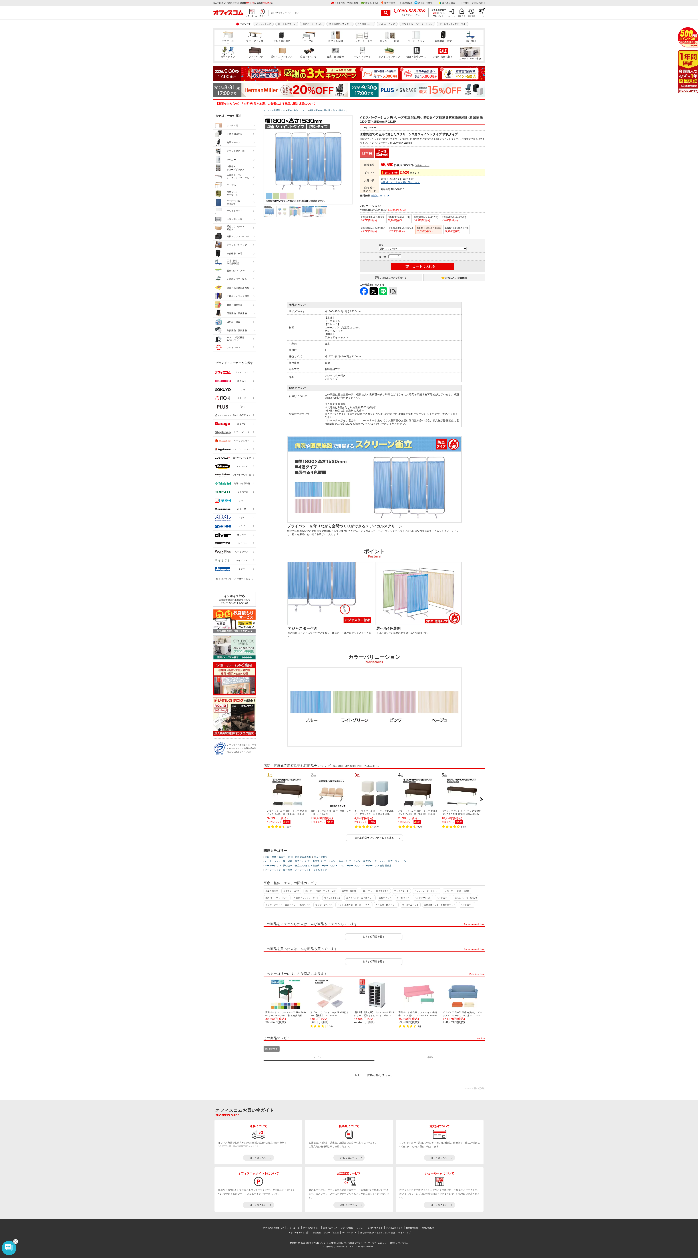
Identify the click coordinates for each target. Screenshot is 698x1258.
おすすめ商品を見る (374, 936)
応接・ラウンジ (308, 56)
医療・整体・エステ (275, 857)
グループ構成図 (331, 1232)
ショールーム (293, 1228)
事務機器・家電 (443, 41)
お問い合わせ (478, 3)
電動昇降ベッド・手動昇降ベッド (439, 905)
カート (481, 16)
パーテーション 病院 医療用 (377, 865)
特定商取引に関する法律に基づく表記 (377, 1232)
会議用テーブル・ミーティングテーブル (238, 177)
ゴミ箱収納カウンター (340, 24)
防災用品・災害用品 (237, 330)
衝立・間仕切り (322, 857)
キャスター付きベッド (386, 905)
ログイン (452, 16)
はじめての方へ (449, 3)
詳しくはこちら (258, 1157)
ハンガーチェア (387, 24)
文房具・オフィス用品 (238, 296)
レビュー (361, 1228)
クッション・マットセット (426, 891)
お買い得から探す (443, 56)
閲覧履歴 (471, 16)
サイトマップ (404, 1232)
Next (481, 799)
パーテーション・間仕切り (278, 861)
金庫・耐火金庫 (335, 56)
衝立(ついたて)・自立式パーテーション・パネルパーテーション (327, 861)
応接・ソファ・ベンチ (238, 236)
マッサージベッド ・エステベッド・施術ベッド (288, 905)
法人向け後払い (425, 3)
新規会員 (688, 37)
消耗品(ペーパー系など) (466, 898)
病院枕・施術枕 (349, 891)
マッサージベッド (323, 905)
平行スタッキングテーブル (452, 24)
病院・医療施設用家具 (299, 857)
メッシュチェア (263, 24)
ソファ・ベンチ (254, 56)
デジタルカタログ (394, 1228)
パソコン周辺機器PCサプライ (236, 339)
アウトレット (233, 347)
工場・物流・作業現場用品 (233, 262)
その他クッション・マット (306, 898)
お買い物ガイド (375, 1228)
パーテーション (416, 41)
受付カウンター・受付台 (236, 228)
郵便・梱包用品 (234, 305)
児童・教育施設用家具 (238, 287)
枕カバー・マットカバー (277, 898)
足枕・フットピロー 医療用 (457, 891)
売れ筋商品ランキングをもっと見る (374, 837)
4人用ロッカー (365, 24)
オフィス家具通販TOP (273, 1228)
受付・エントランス (282, 56)
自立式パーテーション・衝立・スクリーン (384, 861)
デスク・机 (228, 41)
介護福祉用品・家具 (237, 279)
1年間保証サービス (687, 71)
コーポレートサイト (295, 1232)
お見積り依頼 (412, 1228)
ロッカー (231, 159)
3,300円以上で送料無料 (346, 3)
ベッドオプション (423, 898)
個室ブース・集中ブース (233, 194)
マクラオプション (332, 898)
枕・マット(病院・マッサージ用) (321, 891)
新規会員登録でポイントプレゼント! (439, 13)
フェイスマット (401, 891)
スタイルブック (330, 1228)
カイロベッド (403, 898)
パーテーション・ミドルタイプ (311, 870)
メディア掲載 (347, 1228)
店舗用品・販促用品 (237, 313)
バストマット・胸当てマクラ (375, 891)
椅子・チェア (227, 56)
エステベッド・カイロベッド (359, 898)
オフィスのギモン (311, 1228)
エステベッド (385, 898)
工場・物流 (470, 41)
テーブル (309, 41)
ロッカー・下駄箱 (389, 41)
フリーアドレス (254, 41)
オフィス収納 (335, 41)
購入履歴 (461, 16)
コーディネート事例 (470, 58)
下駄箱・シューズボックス (235, 168)
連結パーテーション (312, 24)
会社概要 (464, 3)
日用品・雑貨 (233, 322)
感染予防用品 (272, 891)
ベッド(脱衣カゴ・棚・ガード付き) (353, 905)
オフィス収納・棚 (236, 151)
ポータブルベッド (410, 905)
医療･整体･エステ (236, 270)
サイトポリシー (349, 1232)
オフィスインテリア (389, 56)
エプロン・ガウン (291, 891)
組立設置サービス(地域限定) (398, 3)
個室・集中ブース (416, 56)
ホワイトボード (362, 56)
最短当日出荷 (371, 3)
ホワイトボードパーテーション (417, 24)
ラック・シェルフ (362, 41)
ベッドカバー (443, 898)
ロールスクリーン (287, 24)
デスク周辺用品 (281, 41)
